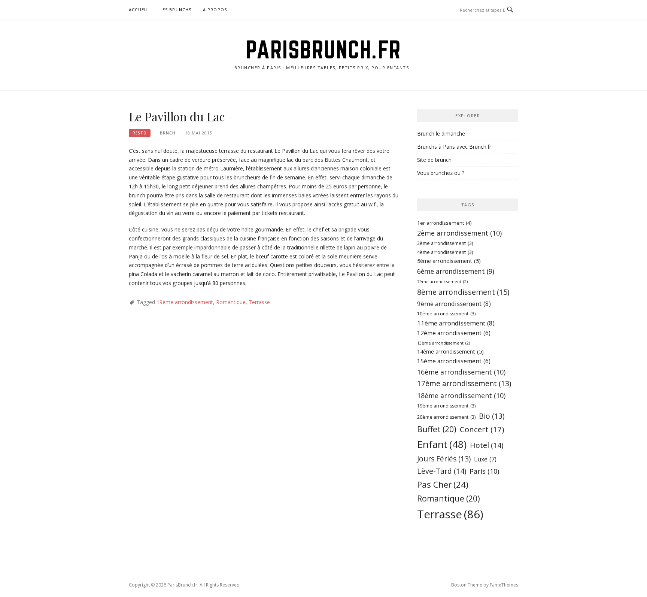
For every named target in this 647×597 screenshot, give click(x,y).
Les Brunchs (175, 9)
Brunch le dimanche (441, 133)
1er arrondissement (444, 222)
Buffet (436, 429)
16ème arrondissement (461, 371)
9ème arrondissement (454, 303)
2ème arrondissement (459, 232)
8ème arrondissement (463, 292)
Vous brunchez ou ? (440, 172)
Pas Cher (442, 484)
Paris (484, 471)
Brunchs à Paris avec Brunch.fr (454, 146)
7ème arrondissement (442, 281)
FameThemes (504, 585)
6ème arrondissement (455, 271)
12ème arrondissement (453, 333)
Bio (491, 416)
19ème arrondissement (185, 302)
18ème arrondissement (461, 395)
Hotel (486, 445)
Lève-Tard (441, 471)
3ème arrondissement (445, 243)
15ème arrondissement (453, 361)
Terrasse (259, 302)
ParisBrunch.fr (323, 49)
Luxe (485, 459)
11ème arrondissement (456, 323)
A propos (215, 9)
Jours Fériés (444, 459)
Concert (482, 429)
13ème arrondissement (443, 343)
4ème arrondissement (445, 252)
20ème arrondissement (446, 417)
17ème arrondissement (464, 383)
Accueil (138, 9)
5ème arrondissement (449, 260)
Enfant (442, 444)
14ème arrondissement (450, 351)
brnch (168, 133)
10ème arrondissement (446, 313)
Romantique (231, 302)
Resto (140, 133)
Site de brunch (434, 159)
